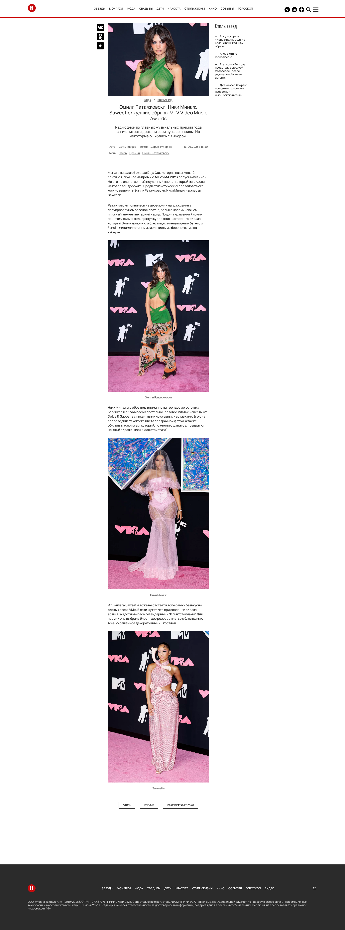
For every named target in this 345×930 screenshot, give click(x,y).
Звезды (99, 8)
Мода (131, 8)
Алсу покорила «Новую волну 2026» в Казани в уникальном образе (230, 41)
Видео (269, 888)
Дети (160, 8)
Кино (213, 8)
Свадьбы (146, 8)
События (227, 8)
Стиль (123, 153)
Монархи (116, 8)
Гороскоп (245, 8)
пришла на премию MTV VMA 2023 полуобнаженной (165, 177)
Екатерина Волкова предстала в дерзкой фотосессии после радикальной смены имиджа (230, 71)
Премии (134, 153)
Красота (174, 8)
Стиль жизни (194, 8)
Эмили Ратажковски (155, 153)
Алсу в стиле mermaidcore (226, 55)
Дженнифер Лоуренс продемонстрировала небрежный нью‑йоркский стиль (231, 90)
